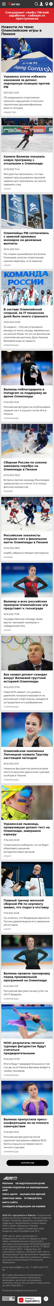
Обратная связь (12, 1198)
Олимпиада (11, 345)
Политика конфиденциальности (19, 1290)
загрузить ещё (27, 1163)
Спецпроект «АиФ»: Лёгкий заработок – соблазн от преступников (27, 15)
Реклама (7, 1183)
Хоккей (8, 491)
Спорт (7, 189)
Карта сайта (10, 1202)
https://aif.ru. (17, 1285)
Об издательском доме (30, 1183)
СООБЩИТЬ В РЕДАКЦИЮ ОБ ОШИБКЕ (23, 1206)
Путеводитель (33, 1198)
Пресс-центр (10, 1194)
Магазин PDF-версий (32, 1194)
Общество (10, 112)
